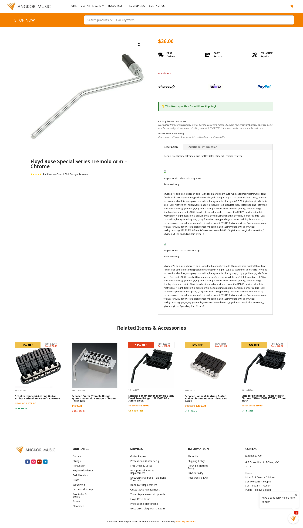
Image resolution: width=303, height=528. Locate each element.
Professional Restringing (144, 504)
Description (171, 147)
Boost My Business (186, 521)
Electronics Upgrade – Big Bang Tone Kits (148, 479)
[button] (139, 45)
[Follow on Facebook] (27, 462)
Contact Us (157, 6)
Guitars (77, 456)
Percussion (79, 466)
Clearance (78, 506)
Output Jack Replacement (145, 489)
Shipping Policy (196, 461)
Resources (115, 6)
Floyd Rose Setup (140, 499)
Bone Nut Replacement (143, 485)
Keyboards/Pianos (83, 470)
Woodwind (79, 485)
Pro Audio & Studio (80, 495)
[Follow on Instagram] (33, 462)
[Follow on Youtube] (39, 462)
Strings (77, 461)
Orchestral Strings (83, 489)
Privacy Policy (195, 473)
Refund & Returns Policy (198, 467)
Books (76, 501)
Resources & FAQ (198, 477)
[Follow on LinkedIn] (45, 462)
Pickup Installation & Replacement (142, 472)
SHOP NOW (24, 21)
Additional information (202, 147)
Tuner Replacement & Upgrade (147, 494)
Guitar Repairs (91, 6)
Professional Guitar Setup (145, 461)
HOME (73, 6)
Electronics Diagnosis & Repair (147, 508)
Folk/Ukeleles (80, 475)
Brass (76, 480)
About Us (193, 456)
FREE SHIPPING (136, 6)
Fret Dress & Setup (141, 466)
